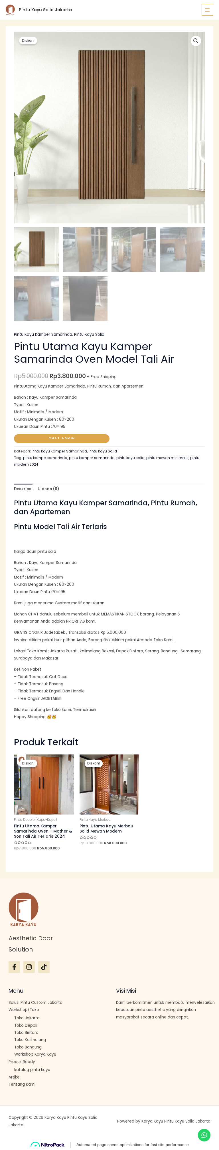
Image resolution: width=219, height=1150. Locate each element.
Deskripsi (23, 489)
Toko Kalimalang (30, 1039)
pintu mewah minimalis (167, 457)
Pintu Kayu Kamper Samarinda (43, 334)
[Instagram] (29, 967)
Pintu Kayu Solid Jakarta (45, 10)
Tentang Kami (22, 1084)
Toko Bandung (28, 1047)
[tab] (23, 489)
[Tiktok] (44, 967)
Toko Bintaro (26, 1032)
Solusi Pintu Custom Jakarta (35, 1002)
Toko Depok (25, 1025)
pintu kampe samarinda (45, 457)
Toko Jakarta (27, 1018)
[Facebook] (14, 967)
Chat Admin (61, 438)
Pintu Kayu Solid (89, 334)
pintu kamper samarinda (92, 457)
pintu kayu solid (130, 457)
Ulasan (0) (48, 489)
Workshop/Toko (24, 1009)
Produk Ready (22, 1061)
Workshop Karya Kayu (35, 1054)
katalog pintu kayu (32, 1069)
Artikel (15, 1077)
